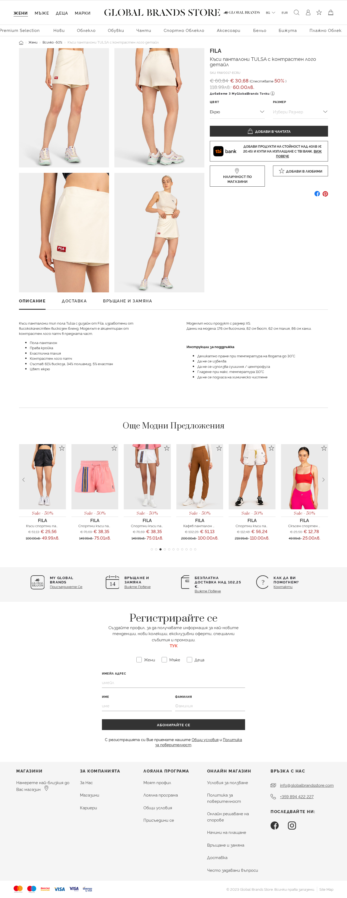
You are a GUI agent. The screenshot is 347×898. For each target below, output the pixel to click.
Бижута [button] (288, 30)
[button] (152, 549)
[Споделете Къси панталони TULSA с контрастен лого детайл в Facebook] (317, 195)
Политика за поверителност (224, 798)
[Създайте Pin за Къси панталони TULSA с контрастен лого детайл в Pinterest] (325, 195)
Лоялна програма (160, 795)
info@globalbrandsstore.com (307, 785)
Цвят (214, 102)
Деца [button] (62, 13)
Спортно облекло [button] (184, 30)
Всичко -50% (52, 42)
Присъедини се (158, 820)
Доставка (217, 857)
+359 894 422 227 (297, 796)
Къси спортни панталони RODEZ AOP (59, 525)
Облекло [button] (86, 30)
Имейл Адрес (114, 673)
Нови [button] (59, 30)
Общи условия (205, 739)
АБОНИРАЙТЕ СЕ (173, 724)
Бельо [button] (259, 30)
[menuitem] (59, 30)
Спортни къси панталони (154, 525)
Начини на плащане (226, 832)
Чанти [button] (143, 30)
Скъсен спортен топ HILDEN (314, 525)
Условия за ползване (227, 782)
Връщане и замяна (225, 845)
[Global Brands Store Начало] (162, 11)
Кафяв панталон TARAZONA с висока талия (221, 525)
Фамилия (183, 697)
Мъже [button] (42, 13)
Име (105, 697)
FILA (215, 50)
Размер (279, 102)
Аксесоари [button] (228, 30)
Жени (32, 42)
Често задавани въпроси (232, 870)
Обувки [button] (116, 30)
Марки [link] (83, 13)
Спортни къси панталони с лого (107, 525)
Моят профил (157, 782)
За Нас (86, 782)
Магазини (89, 795)
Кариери (88, 807)
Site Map (326, 889)
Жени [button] (21, 13)
